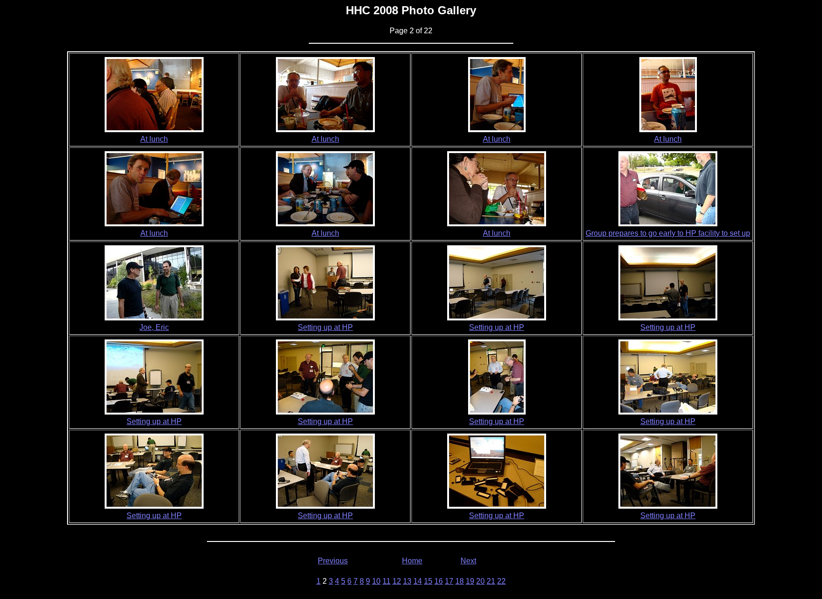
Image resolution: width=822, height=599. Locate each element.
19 (470, 581)
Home (412, 561)
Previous (333, 561)
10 (376, 581)
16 (438, 581)
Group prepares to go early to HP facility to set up (668, 233)
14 (417, 581)
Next (468, 561)
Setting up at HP (325, 327)
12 (396, 581)
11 (386, 581)
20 (480, 581)
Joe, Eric (154, 327)
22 (501, 581)
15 (428, 581)
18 (459, 581)
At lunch (154, 139)
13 (407, 581)
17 (449, 581)
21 (491, 581)
